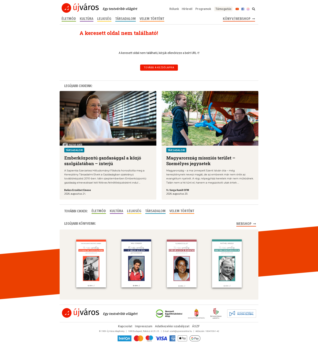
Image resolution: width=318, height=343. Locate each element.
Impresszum (143, 326)
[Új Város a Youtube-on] (237, 9)
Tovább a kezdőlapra (159, 67)
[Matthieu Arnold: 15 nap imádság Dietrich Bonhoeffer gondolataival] (227, 263)
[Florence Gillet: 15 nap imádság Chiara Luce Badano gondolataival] (182, 264)
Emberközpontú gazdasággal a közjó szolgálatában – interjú (102, 160)
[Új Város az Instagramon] (248, 9)
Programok (203, 9)
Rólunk (174, 9)
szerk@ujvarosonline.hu (181, 331)
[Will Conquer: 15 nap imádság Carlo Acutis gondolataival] (136, 263)
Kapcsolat (125, 326)
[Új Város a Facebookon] (242, 9)
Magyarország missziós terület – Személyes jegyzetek (200, 160)
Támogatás (223, 9)
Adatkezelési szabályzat (172, 326)
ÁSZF (196, 326)
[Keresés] (253, 9)
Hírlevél (187, 9)
